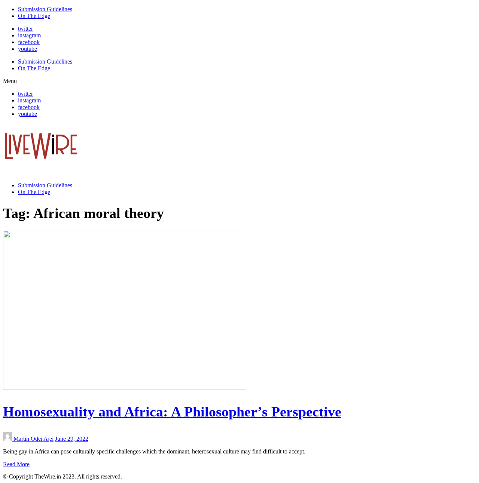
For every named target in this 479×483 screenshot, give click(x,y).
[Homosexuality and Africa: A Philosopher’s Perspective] (124, 388)
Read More (16, 464)
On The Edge (34, 16)
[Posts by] (8, 439)
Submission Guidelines (45, 9)
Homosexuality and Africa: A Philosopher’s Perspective (172, 411)
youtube (27, 49)
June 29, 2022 (71, 439)
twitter (25, 28)
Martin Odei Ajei (33, 439)
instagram (29, 35)
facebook (29, 42)
